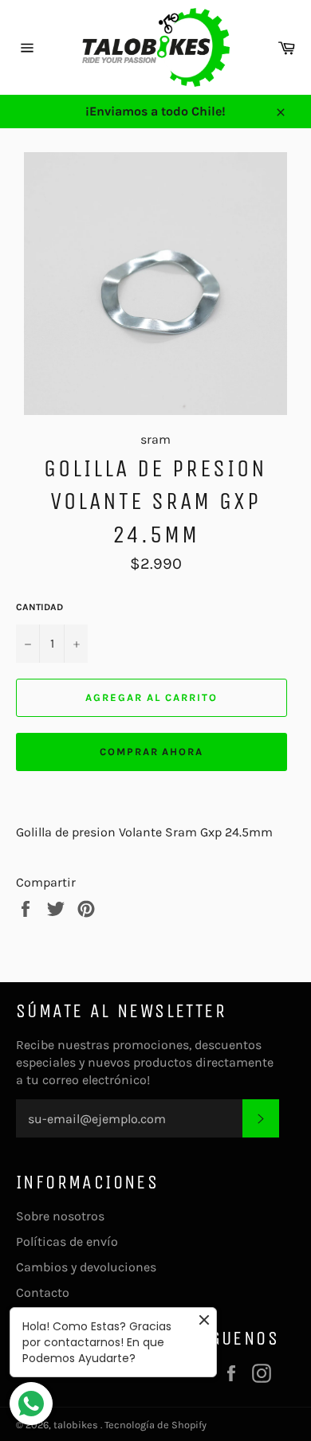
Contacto (42, 1292)
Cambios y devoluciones (86, 1267)
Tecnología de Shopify (155, 1425)
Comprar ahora (151, 752)
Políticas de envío (67, 1241)
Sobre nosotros (60, 1216)
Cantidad (39, 607)
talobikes (76, 1425)
